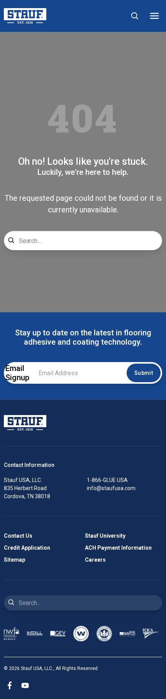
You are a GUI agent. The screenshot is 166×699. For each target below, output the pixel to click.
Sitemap (14, 560)
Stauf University (105, 536)
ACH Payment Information (118, 548)
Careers (95, 560)
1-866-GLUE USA (107, 480)
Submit (143, 373)
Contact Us (18, 536)
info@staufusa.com (111, 488)
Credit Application (27, 548)
